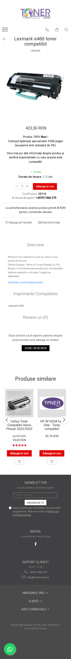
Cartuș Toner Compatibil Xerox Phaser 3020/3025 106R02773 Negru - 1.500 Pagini (19, 424)
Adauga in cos (45, 186)
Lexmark (35, 50)
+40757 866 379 (38, 572)
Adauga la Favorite (20, 222)
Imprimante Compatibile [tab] (35, 293)
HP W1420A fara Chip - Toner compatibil (51, 424)
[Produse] (5, 31)
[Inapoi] (3, 39)
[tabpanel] (35, 87)
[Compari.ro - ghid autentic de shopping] (35, 643)
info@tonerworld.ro (37, 577)
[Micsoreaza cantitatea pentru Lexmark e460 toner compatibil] (17, 186)
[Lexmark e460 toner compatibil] (35, 87)
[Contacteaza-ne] (47, 30)
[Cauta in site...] (66, 30)
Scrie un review (36, 348)
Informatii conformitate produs (25, 282)
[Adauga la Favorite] (19, 461)
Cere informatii (50, 222)
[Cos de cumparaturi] (57, 30)
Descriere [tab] (35, 244)
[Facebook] (35, 544)
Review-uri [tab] (35, 317)
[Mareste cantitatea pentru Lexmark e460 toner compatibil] (27, 186)
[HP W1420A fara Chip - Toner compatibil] (51, 403)
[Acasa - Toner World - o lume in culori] (35, 13)
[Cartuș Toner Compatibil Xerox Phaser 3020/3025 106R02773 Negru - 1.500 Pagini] (19, 403)
